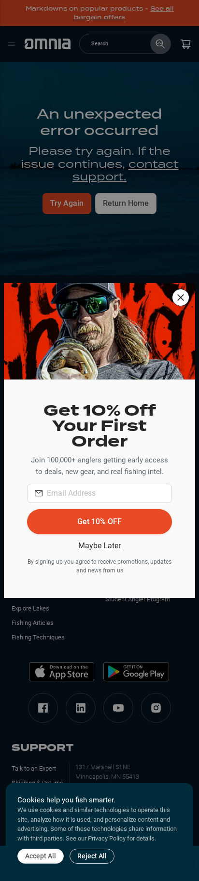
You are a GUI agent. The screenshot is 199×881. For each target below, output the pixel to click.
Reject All (92, 856)
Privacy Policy (107, 838)
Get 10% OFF (99, 521)
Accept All (40, 856)
